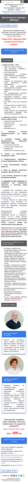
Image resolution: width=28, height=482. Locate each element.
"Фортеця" (10, 217)
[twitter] (19, 476)
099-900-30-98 (9, 455)
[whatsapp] (24, 476)
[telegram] (16, 476)
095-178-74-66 (5, 457)
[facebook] (12, 476)
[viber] (21, 476)
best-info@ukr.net (19, 13)
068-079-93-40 (19, 455)
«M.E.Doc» (21, 234)
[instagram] (14, 476)
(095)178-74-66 (8, 13)
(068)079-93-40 (21, 11)
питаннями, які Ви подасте (10, 196)
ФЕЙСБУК (19, 465)
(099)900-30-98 (10, 11)
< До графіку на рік (8, 25)
